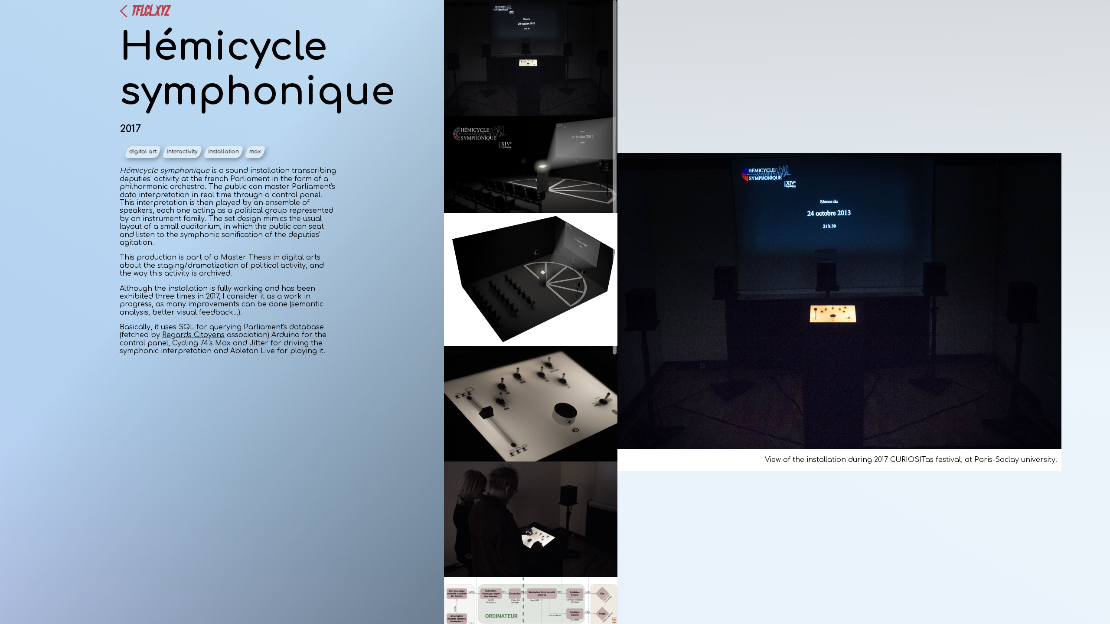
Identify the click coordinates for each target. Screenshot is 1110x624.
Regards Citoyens (193, 335)
